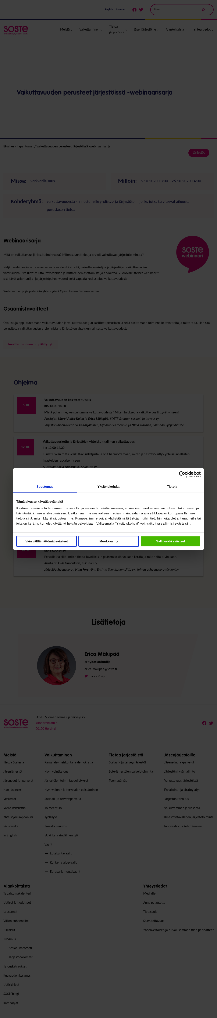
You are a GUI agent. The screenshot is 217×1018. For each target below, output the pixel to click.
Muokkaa (106, 541)
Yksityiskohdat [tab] (108, 486)
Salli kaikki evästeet (170, 541)
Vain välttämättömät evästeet (46, 541)
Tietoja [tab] (172, 486)
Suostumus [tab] (45, 486)
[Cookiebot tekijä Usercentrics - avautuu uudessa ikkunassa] (182, 474)
